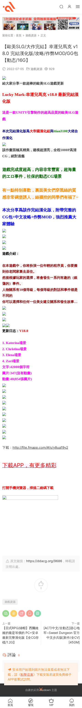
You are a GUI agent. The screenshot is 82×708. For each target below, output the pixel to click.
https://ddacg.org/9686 (44, 561)
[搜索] (61, 6)
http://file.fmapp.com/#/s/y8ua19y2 (40, 447)
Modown (45, 690)
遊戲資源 (36, 69)
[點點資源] (9, 7)
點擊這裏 (26, 674)
